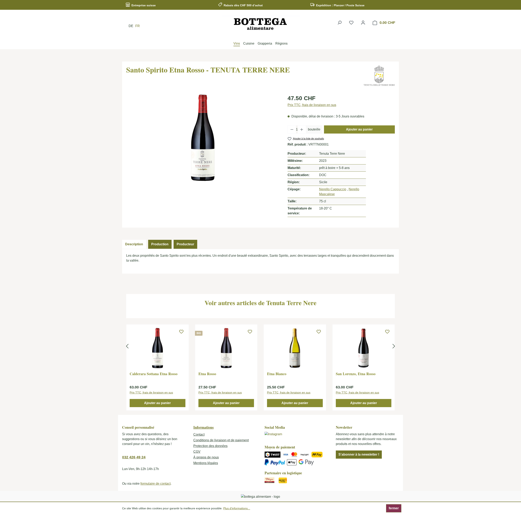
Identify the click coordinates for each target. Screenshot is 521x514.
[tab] (134, 244)
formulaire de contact (155, 483)
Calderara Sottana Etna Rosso (153, 374)
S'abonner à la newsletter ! (358, 454)
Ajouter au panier (359, 129)
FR (137, 26)
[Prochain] (394, 346)
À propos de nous (206, 457)
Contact (199, 434)
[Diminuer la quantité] (292, 129)
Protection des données (210, 446)
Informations (203, 427)
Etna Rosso (207, 374)
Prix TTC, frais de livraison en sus (312, 105)
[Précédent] (127, 346)
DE (131, 26)
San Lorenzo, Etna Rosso (355, 374)
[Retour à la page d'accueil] (260, 24)
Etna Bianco (276, 374)
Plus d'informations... (236, 508)
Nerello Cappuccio (332, 189)
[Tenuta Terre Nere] (379, 76)
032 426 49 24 (134, 457)
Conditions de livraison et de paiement (221, 440)
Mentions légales (205, 463)
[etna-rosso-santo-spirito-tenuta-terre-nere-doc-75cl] (202, 138)
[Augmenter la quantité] (302, 129)
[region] (202, 138)
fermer (394, 508)
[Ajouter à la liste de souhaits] (181, 332)
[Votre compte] (363, 23)
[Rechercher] (339, 23)
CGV (196, 451)
